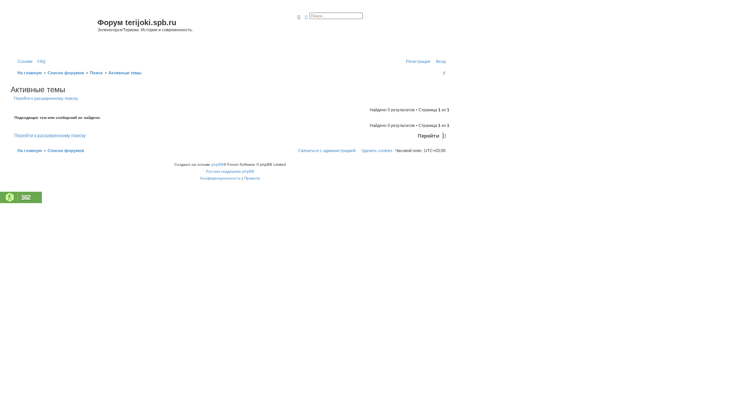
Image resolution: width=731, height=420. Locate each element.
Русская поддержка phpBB (230, 171)
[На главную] (55, 32)
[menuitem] (40, 61)
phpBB (217, 164)
